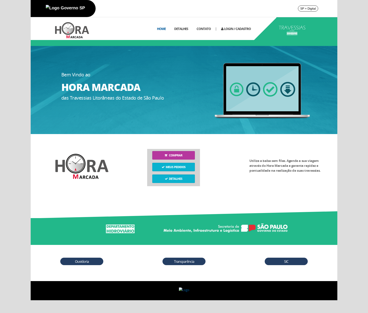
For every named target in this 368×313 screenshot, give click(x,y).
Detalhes (181, 29)
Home (161, 29)
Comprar (175, 155)
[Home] (69, 28)
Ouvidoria (82, 261)
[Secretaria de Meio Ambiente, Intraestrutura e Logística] (226, 226)
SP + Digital (308, 8)
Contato (204, 29)
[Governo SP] (65, 8)
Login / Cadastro (237, 29)
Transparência (184, 261)
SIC (286, 261)
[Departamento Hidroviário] (120, 226)
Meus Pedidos (174, 167)
